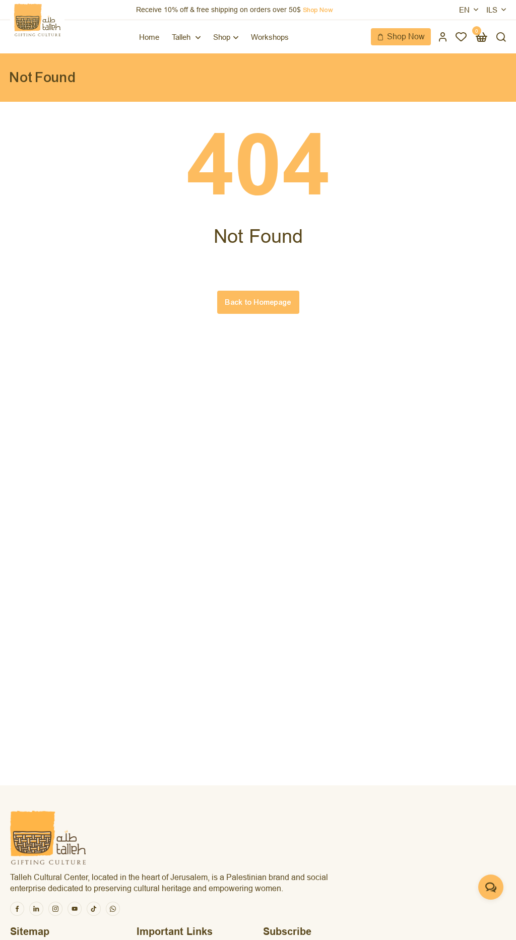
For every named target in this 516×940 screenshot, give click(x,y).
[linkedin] (36, 909)
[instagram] (55, 909)
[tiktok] (94, 909)
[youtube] (75, 909)
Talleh (182, 37)
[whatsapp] (113, 909)
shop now (318, 10)
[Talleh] (37, 20)
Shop (221, 37)
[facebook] (17, 909)
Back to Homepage (258, 302)
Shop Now (406, 36)
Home (149, 37)
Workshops (270, 37)
